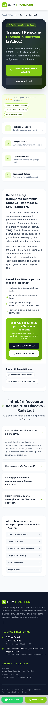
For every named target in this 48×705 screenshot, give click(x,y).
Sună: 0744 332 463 (26, 353)
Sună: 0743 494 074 (26, 346)
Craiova (5, 677)
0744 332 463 (13, 640)
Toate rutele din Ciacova (21, 375)
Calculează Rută (24, 81)
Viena (4, 671)
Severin (13, 677)
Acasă (4, 15)
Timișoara (21, 677)
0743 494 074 (13, 637)
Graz (10, 671)
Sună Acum (37, 700)
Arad (29, 677)
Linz (15, 671)
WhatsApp (14, 700)
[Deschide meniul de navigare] (43, 5)
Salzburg (21, 671)
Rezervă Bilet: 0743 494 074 (26, 70)
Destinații (13, 15)
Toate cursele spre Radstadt (23, 381)
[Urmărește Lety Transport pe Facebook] (3, 622)
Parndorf (30, 671)
